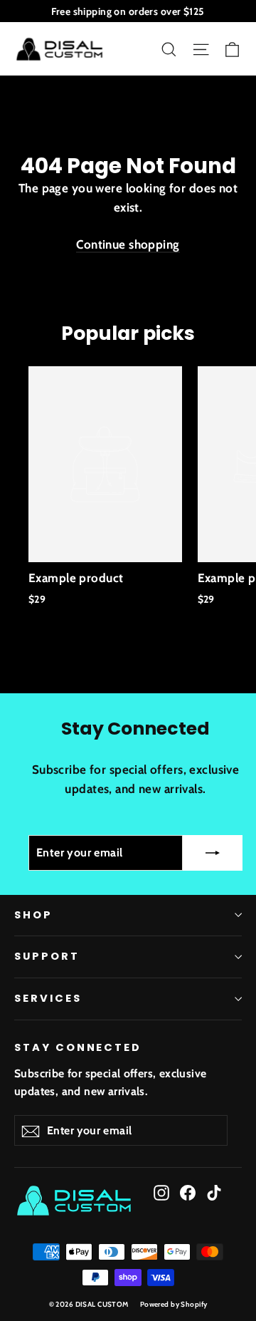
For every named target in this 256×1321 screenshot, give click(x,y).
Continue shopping (127, 244)
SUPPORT (47, 956)
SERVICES (48, 998)
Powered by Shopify (174, 1304)
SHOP (33, 915)
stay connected (78, 1047)
